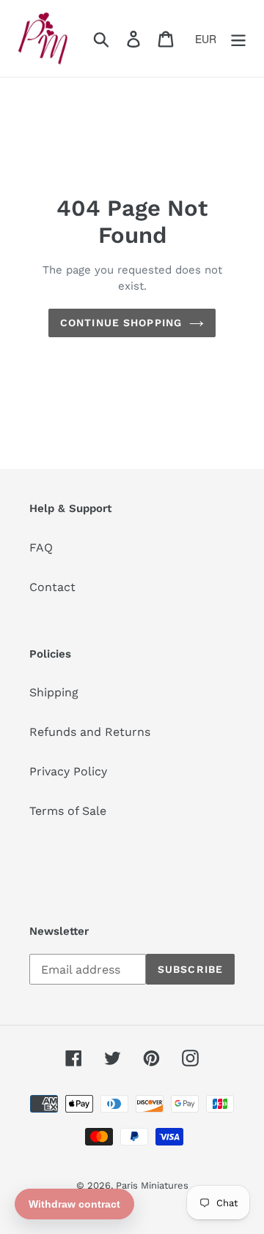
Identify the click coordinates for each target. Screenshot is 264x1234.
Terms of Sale (67, 811)
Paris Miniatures (152, 1185)
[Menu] (238, 38)
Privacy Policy (68, 771)
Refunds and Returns (89, 732)
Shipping (53, 692)
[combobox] (211, 38)
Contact (52, 587)
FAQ (41, 547)
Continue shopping (121, 322)
